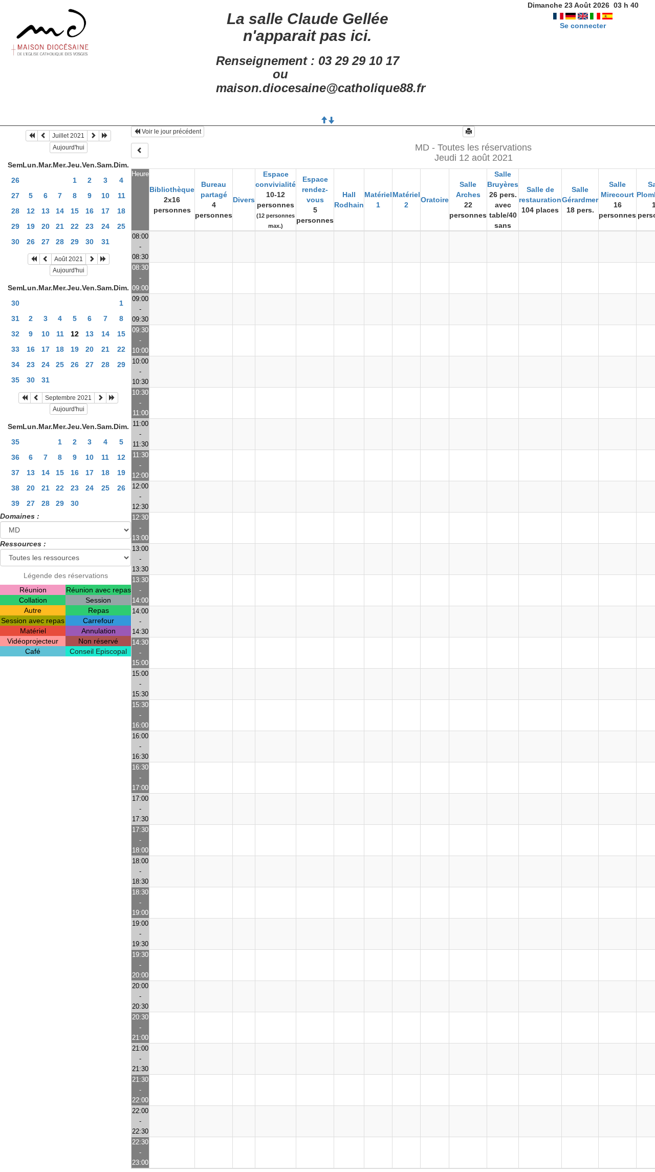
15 (75, 211)
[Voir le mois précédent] (43, 135)
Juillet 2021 (68, 135)
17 (105, 211)
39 (15, 503)
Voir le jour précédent (170, 131)
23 (89, 226)
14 (60, 211)
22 (75, 226)
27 (15, 195)
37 (15, 472)
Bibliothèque (171, 189)
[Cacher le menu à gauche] (139, 150)
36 (15, 457)
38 (15, 488)
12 (31, 211)
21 (60, 226)
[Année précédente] (32, 135)
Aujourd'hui (68, 147)
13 (45, 211)
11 (121, 195)
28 (15, 211)
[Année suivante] (105, 135)
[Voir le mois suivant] (93, 135)
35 (15, 380)
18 (121, 211)
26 (15, 180)
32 (15, 334)
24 (105, 226)
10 (105, 195)
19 (31, 226)
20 (45, 226)
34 (15, 364)
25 (121, 226)
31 (105, 242)
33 (15, 349)
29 (15, 226)
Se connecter (583, 26)
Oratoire (435, 200)
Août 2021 (68, 259)
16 (89, 211)
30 (15, 242)
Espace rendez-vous (315, 189)
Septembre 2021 (68, 397)
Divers (244, 200)
